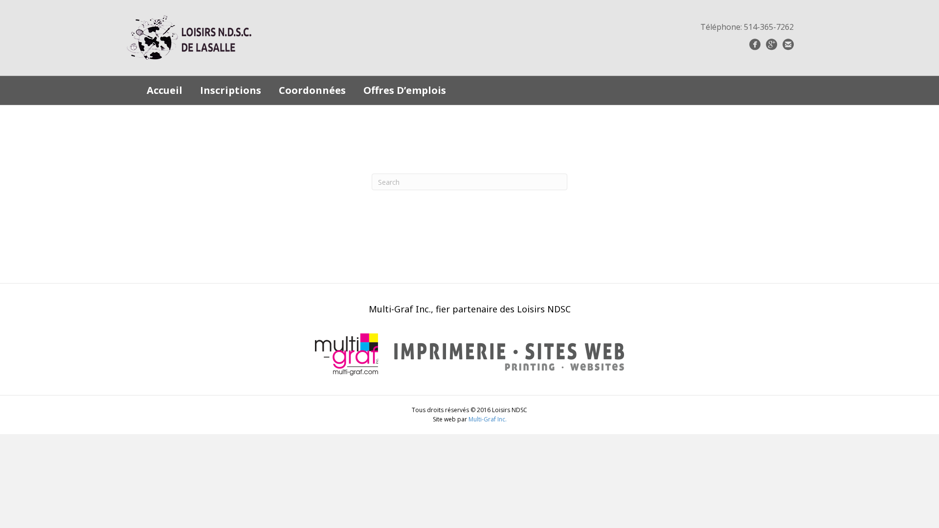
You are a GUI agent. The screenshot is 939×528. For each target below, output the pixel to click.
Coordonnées (312, 90)
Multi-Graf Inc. (488, 419)
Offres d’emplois (404, 90)
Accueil (164, 90)
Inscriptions (230, 90)
